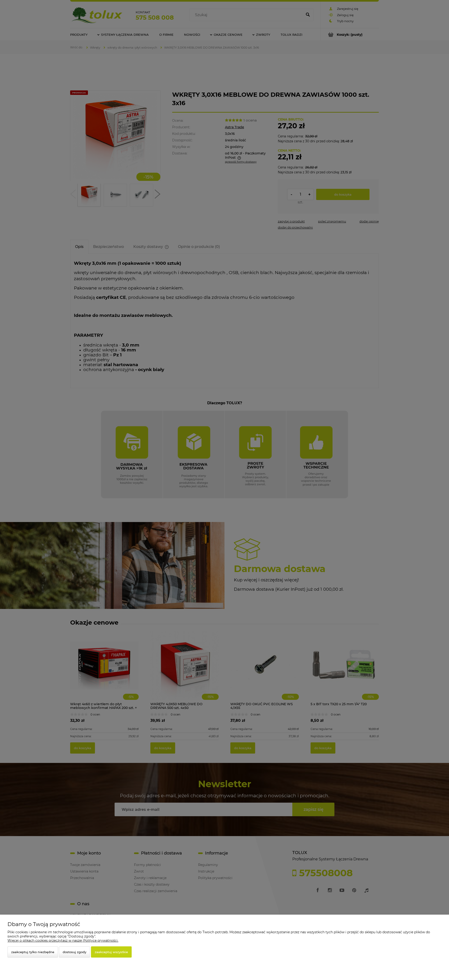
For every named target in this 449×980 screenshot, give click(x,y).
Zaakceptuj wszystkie (111, 952)
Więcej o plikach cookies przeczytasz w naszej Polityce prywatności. (62, 940)
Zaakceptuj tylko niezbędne (32, 952)
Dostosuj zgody (74, 952)
